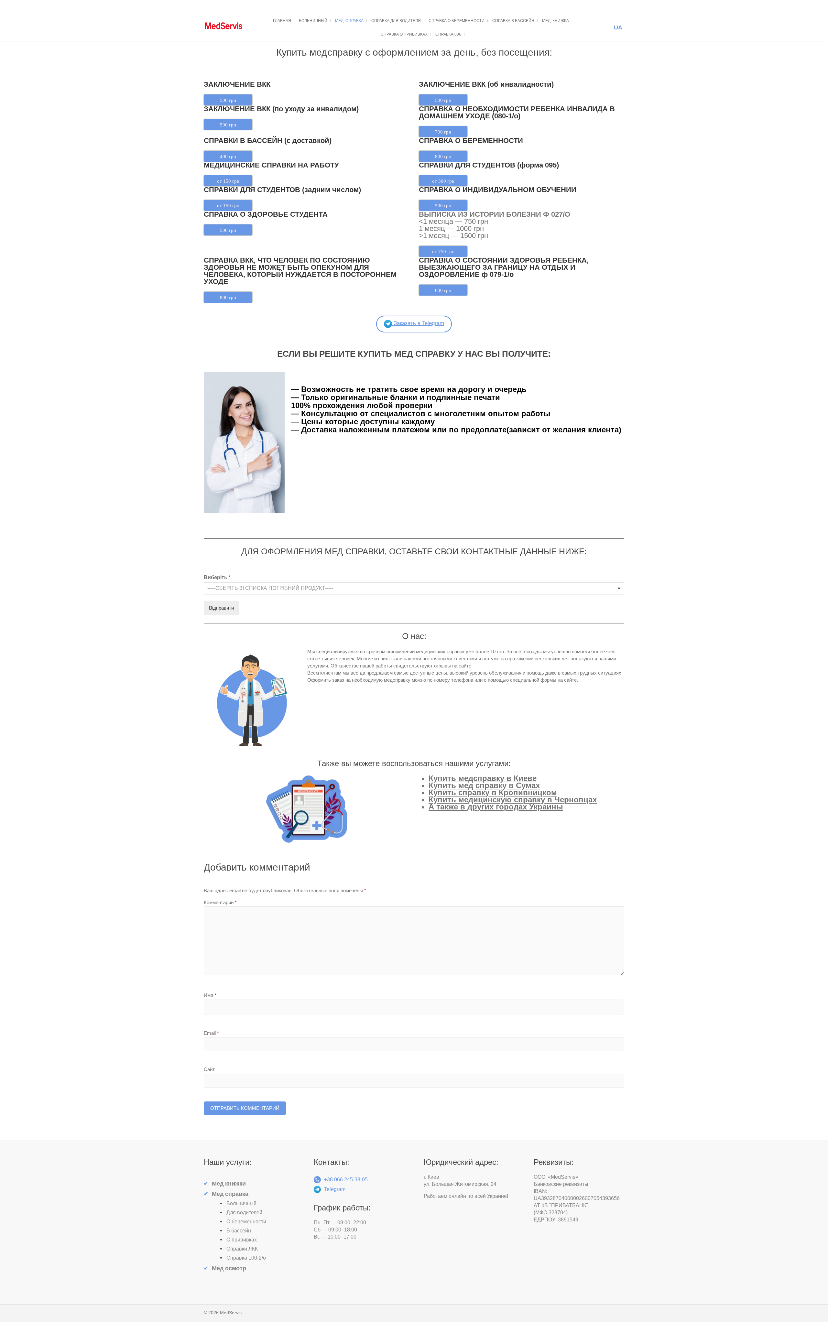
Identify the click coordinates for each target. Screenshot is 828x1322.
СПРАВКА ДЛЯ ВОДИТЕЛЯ (396, 20)
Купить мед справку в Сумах (484, 785)
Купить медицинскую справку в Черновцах (513, 799)
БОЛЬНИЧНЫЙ (313, 20)
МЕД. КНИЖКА (555, 20)
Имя (210, 995)
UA (618, 27)
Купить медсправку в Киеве (483, 778)
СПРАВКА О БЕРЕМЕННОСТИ (457, 20)
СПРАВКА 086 (448, 34)
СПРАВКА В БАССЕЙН (513, 20)
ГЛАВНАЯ (282, 20)
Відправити (221, 608)
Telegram (334, 1189)
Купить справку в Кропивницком (493, 792)
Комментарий (220, 902)
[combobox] (414, 588)
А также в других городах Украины (496, 806)
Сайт (209, 1069)
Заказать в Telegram (418, 323)
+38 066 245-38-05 (346, 1179)
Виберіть (217, 577)
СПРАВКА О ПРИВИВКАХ (404, 34)
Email (211, 1033)
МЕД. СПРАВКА (349, 20)
